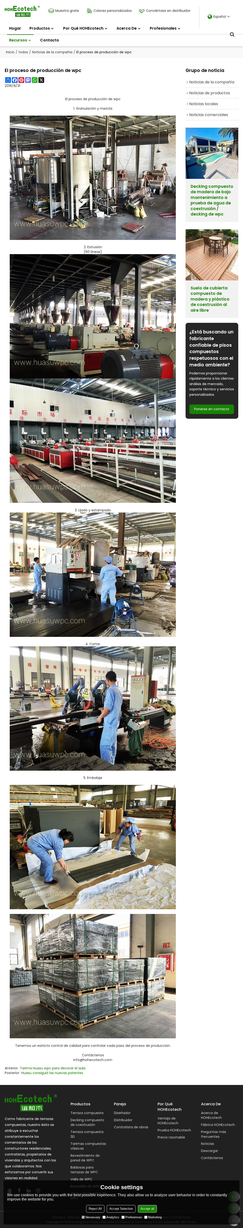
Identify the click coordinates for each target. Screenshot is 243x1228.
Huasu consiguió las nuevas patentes (52, 1073)
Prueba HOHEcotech (174, 1130)
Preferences (133, 1217)
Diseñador (122, 1113)
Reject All (95, 1208)
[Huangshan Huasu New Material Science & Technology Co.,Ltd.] (22, 11)
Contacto (49, 40)
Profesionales (163, 28)
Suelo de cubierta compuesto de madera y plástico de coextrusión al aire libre (210, 299)
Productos (39, 28)
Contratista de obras (131, 1127)
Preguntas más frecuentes (213, 1134)
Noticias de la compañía (52, 52)
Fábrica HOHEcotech (218, 1124)
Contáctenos (93, 1055)
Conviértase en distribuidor (168, 10)
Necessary (92, 1217)
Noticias (207, 1143)
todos (23, 52)
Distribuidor (123, 1120)
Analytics (112, 1217)
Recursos (18, 40)
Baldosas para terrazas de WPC (84, 1169)
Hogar (15, 28)
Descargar (209, 1150)
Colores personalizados (112, 10)
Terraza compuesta (86, 1113)
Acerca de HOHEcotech (211, 1115)
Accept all (147, 1208)
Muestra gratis (67, 10)
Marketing (155, 1217)
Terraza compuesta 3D (86, 1134)
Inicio (10, 52)
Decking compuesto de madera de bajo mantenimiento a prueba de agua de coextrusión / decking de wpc (212, 200)
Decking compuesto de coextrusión (87, 1122)
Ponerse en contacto (211, 409)
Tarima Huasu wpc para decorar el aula (52, 1068)
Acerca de (127, 28)
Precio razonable (171, 1137)
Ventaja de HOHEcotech (168, 1120)
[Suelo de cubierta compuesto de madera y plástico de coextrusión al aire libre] (212, 255)
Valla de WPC (81, 1179)
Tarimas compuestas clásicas (88, 1146)
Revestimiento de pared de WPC (85, 1158)
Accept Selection (121, 1208)
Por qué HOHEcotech (83, 28)
